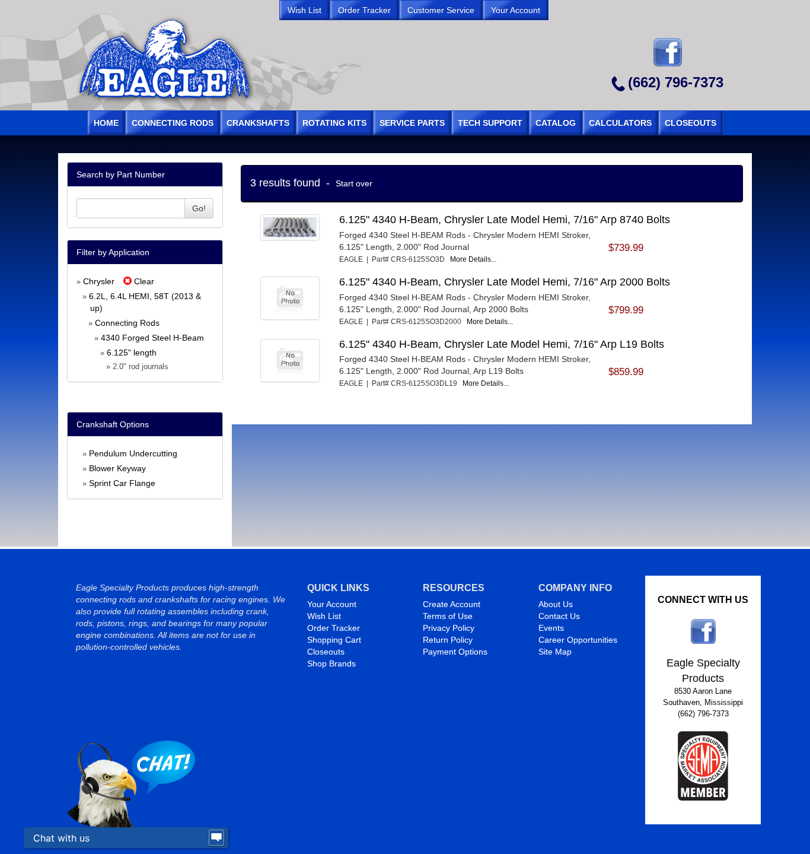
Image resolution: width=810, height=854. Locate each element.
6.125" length (132, 352)
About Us (555, 604)
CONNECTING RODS (172, 123)
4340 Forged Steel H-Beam (152, 337)
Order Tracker (333, 628)
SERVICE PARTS (412, 123)
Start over (354, 183)
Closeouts (326, 651)
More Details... (473, 259)
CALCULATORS (620, 123)
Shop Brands (331, 663)
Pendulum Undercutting (133, 453)
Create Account (451, 604)
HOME (106, 123)
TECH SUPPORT (490, 123)
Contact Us (559, 616)
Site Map (555, 651)
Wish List (324, 616)
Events (551, 628)
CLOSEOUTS (690, 123)
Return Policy (448, 640)
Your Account (331, 604)
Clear (143, 281)
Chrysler (98, 281)
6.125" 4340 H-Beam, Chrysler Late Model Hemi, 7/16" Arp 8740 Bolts (504, 220)
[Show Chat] (216, 838)
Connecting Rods (127, 323)
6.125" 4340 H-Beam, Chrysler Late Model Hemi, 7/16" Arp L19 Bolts (501, 344)
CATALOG (555, 123)
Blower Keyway (117, 468)
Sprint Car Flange (122, 483)
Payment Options (455, 651)
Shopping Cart (334, 640)
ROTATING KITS (334, 123)
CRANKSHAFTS (258, 123)
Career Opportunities (577, 640)
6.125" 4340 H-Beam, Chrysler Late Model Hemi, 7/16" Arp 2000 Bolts (504, 282)
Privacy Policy (448, 628)
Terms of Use (448, 616)
